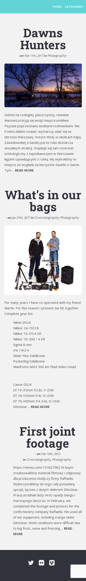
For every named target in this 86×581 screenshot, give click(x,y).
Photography (56, 55)
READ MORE (24, 170)
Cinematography (46, 217)
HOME (57, 7)
